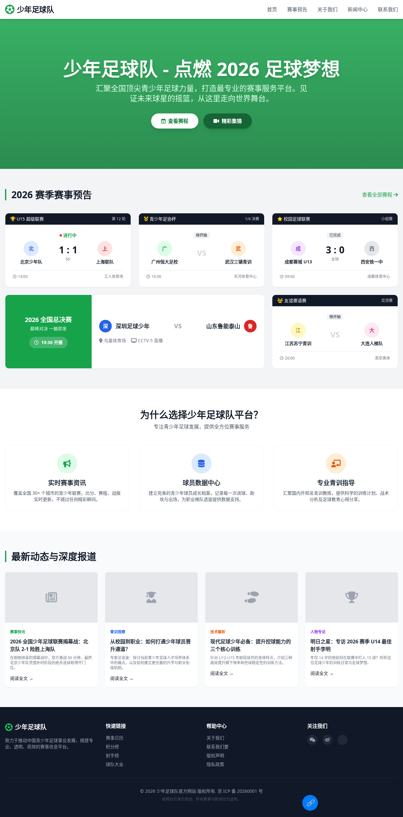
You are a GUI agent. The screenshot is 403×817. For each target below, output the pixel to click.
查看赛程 (178, 121)
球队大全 (114, 764)
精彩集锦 (232, 121)
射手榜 (112, 755)
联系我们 (388, 9)
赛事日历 (114, 738)
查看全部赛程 (378, 194)
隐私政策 (215, 764)
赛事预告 (297, 9)
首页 (272, 9)
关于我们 (327, 9)
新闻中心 (358, 9)
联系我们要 (218, 747)
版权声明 (215, 755)
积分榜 (112, 747)
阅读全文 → (21, 678)
